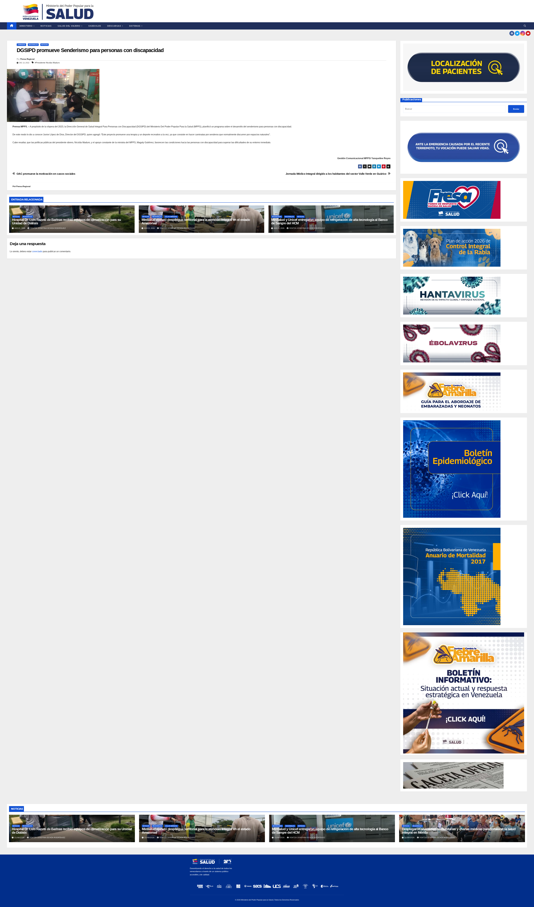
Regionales (27, 216)
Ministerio (26, 26)
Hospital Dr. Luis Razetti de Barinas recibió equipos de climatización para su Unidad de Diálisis (66, 221)
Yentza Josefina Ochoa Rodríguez (48, 228)
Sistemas (135, 26)
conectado (37, 251)
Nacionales (33, 44)
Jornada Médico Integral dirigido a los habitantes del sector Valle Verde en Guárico (336, 173)
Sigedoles (94, 26)
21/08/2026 (19, 838)
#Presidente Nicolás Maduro (47, 63)
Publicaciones (411, 99)
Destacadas (276, 216)
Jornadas (21, 44)
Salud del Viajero (69, 26)
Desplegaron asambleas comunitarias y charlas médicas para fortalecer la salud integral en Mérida (459, 830)
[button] (525, 26)
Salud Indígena (171, 216)
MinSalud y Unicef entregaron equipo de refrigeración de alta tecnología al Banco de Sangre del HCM (329, 221)
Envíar (516, 109)
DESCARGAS (114, 26)
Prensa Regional (27, 59)
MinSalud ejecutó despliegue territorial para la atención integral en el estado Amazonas (196, 221)
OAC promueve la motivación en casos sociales (46, 173)
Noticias (45, 26)
